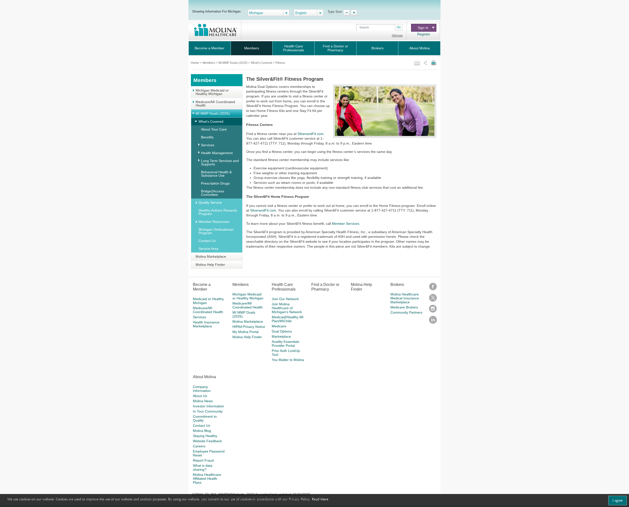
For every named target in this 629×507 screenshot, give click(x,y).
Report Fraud (203, 460)
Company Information (202, 389)
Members (251, 48)
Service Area (208, 249)
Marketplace (281, 336)
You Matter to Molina (288, 360)
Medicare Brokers (404, 307)
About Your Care (214, 129)
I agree (618, 500)
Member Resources (214, 222)
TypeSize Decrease (346, 12)
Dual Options (282, 331)
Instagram (433, 310)
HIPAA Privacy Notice (248, 327)
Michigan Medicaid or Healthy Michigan (212, 92)
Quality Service (210, 202)
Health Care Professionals (293, 48)
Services (207, 145)
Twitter (433, 299)
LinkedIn (433, 321)
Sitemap (397, 35)
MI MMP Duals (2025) (233, 63)
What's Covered (262, 63)
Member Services (345, 224)
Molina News (203, 401)
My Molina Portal (245, 332)
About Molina (419, 48)
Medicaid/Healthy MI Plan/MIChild (287, 319)
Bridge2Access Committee (212, 193)
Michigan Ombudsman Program (216, 231)
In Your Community (208, 411)
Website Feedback (207, 441)
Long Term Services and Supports (220, 162)
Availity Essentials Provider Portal (285, 343)
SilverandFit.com (311, 134)
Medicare (279, 326)
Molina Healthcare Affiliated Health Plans (207, 478)
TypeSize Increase (354, 12)
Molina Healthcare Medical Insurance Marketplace (404, 298)
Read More (320, 499)
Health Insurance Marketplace (206, 324)
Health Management (217, 153)
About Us (200, 396)
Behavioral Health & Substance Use (216, 173)
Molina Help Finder (210, 265)
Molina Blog (202, 431)
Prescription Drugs (215, 183)
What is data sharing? (202, 467)
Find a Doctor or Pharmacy (335, 48)
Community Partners (406, 312)
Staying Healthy (205, 436)
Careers (199, 446)
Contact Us (207, 241)
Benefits (207, 137)
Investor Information (208, 406)
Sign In (423, 28)
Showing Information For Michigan (216, 11)
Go (399, 27)
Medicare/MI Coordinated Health (215, 103)
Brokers (378, 48)
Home (195, 63)
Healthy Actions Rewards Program (218, 212)
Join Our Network (285, 299)
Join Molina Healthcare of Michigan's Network (287, 308)
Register (423, 34)
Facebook (433, 288)
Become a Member (209, 48)
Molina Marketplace (211, 256)
